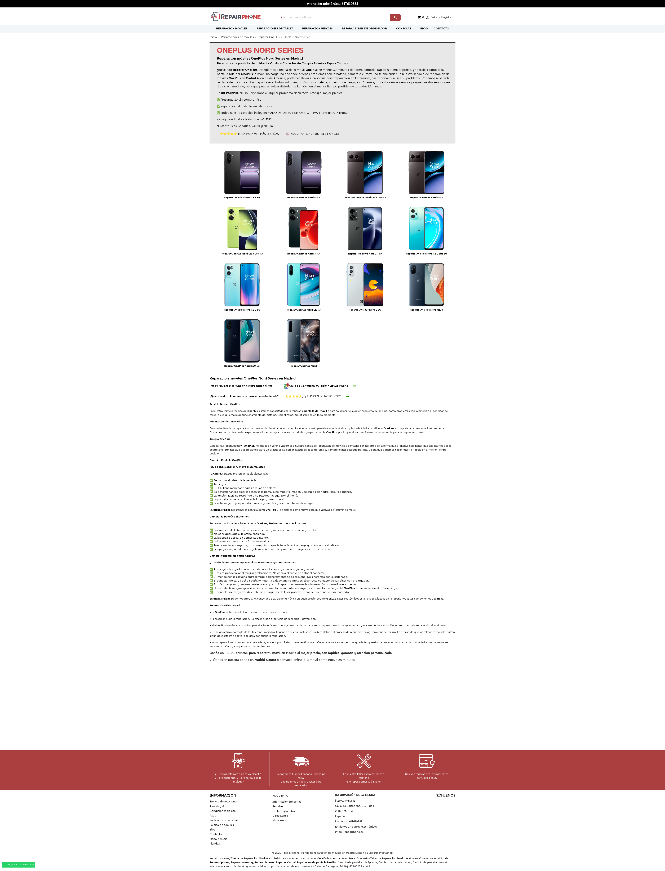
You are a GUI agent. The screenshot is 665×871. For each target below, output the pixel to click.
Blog (213, 830)
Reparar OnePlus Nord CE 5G (303, 310)
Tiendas (215, 844)
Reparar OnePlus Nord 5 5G (303, 197)
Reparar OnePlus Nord (303, 366)
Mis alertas (279, 820)
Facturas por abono (285, 811)
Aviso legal (217, 806)
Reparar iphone (219, 862)
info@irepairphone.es (349, 832)
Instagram (452, 802)
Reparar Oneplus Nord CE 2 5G (242, 310)
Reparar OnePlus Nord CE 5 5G (242, 197)
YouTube (429, 802)
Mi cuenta (280, 796)
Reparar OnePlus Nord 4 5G (426, 197)
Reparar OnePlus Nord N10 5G (242, 366)
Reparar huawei (264, 862)
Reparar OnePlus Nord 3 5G (303, 254)
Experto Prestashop (381, 853)
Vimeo (444, 802)
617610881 (350, 3)
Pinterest (437, 802)
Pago (213, 816)
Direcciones (280, 816)
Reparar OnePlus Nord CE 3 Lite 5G (242, 254)
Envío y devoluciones (224, 801)
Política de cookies (222, 825)
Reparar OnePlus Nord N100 (426, 310)
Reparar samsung (242, 862)
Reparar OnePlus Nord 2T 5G (365, 254)
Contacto (216, 834)
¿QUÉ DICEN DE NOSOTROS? (313, 396)
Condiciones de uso (223, 811)
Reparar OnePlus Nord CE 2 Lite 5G (426, 254)
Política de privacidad (224, 820)
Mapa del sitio (219, 839)
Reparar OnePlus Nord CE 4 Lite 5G (365, 197)
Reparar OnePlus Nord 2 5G (365, 310)
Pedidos (277, 806)
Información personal (286, 802)
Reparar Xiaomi (286, 862)
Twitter (422, 802)
